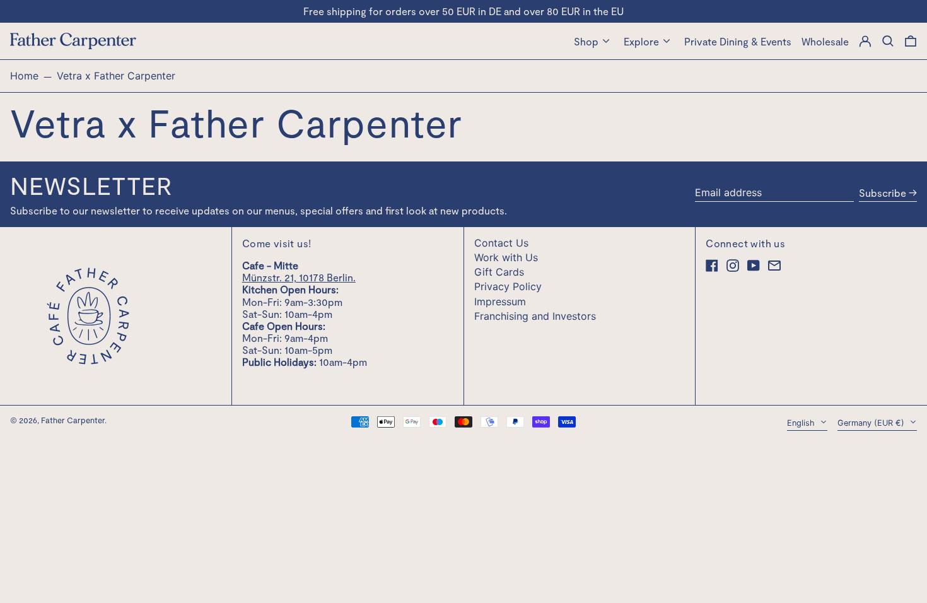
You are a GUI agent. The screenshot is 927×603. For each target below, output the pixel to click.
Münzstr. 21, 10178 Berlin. (299, 277)
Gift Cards (499, 272)
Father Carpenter (73, 420)
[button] (910, 41)
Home (24, 75)
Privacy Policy (508, 286)
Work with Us (506, 257)
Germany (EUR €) (872, 423)
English (802, 423)
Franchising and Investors (535, 316)
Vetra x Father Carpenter (116, 75)
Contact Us (501, 243)
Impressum (500, 301)
